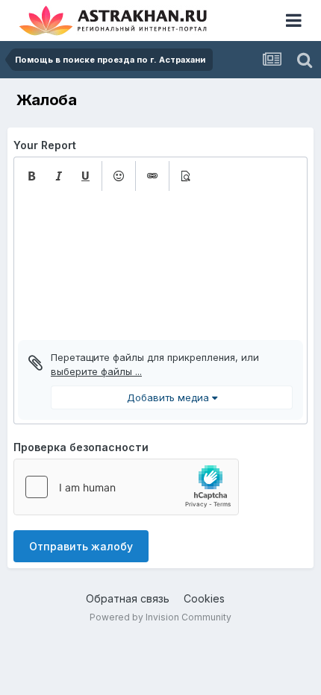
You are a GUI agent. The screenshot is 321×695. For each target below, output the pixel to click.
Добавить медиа (169, 397)
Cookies (204, 598)
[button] (31, 176)
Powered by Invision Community (160, 617)
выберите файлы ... (96, 371)
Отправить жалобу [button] (81, 546)
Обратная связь (127, 598)
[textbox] (160, 265)
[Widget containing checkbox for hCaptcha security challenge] (126, 487)
